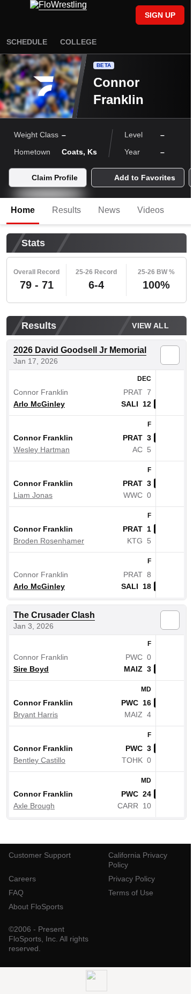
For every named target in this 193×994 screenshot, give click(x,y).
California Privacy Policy (137, 860)
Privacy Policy (131, 878)
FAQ (16, 892)
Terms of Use (130, 892)
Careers (22, 878)
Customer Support (40, 855)
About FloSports (36, 906)
